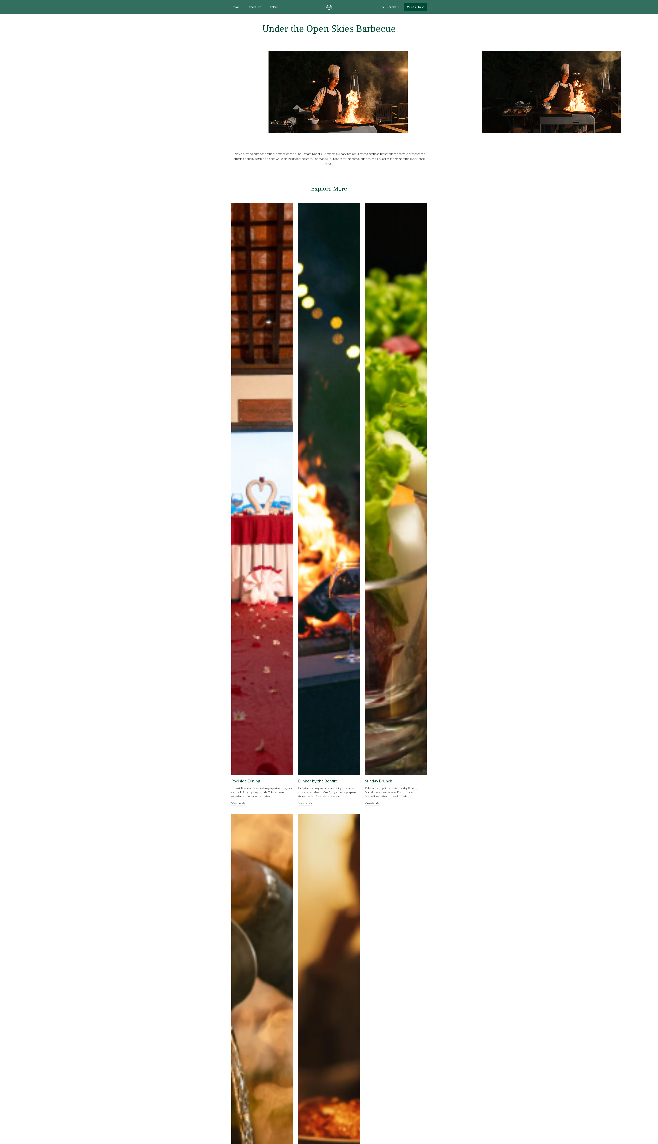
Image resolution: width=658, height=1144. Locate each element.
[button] (237, 92)
